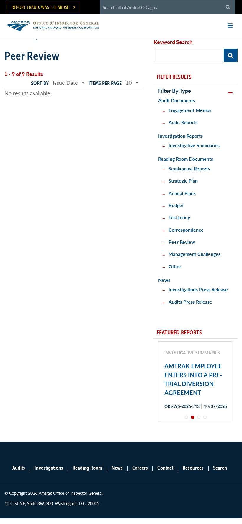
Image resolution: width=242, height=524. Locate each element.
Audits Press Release (190, 301)
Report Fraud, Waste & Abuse (40, 7)
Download (185, 427)
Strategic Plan (183, 180)
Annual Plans (182, 193)
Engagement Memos (190, 110)
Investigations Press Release (198, 289)
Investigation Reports (180, 135)
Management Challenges (194, 253)
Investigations (49, 468)
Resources (193, 468)
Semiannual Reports (189, 168)
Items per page (105, 83)
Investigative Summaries (194, 145)
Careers (140, 468)
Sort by (40, 83)
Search (220, 468)
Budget (176, 205)
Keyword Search (173, 41)
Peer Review (182, 241)
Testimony (179, 217)
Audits (18, 468)
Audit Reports (183, 122)
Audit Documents (176, 100)
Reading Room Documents (185, 158)
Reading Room (87, 468)
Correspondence (186, 229)
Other (175, 266)
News (164, 279)
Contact (165, 468)
